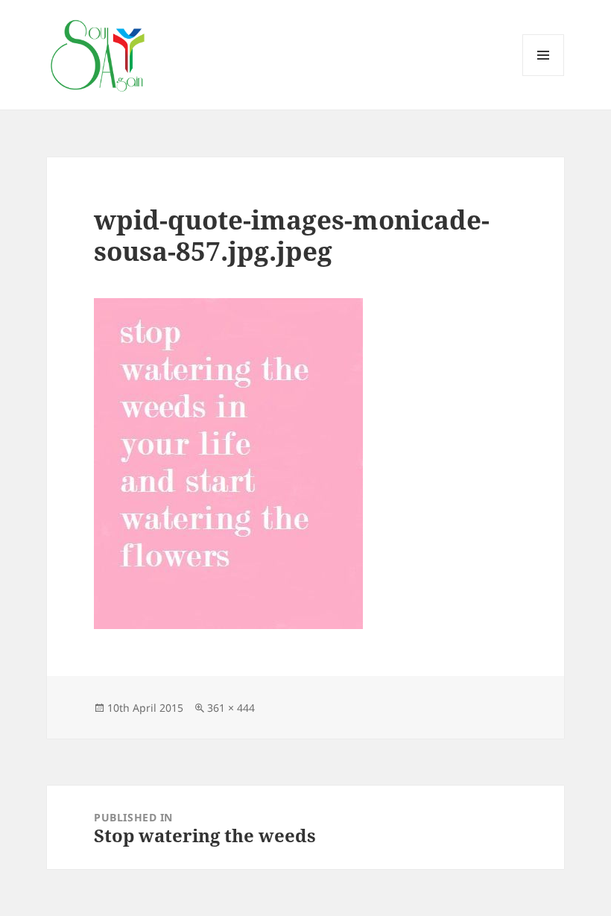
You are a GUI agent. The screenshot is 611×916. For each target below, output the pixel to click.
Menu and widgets (543, 75)
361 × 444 (231, 708)
